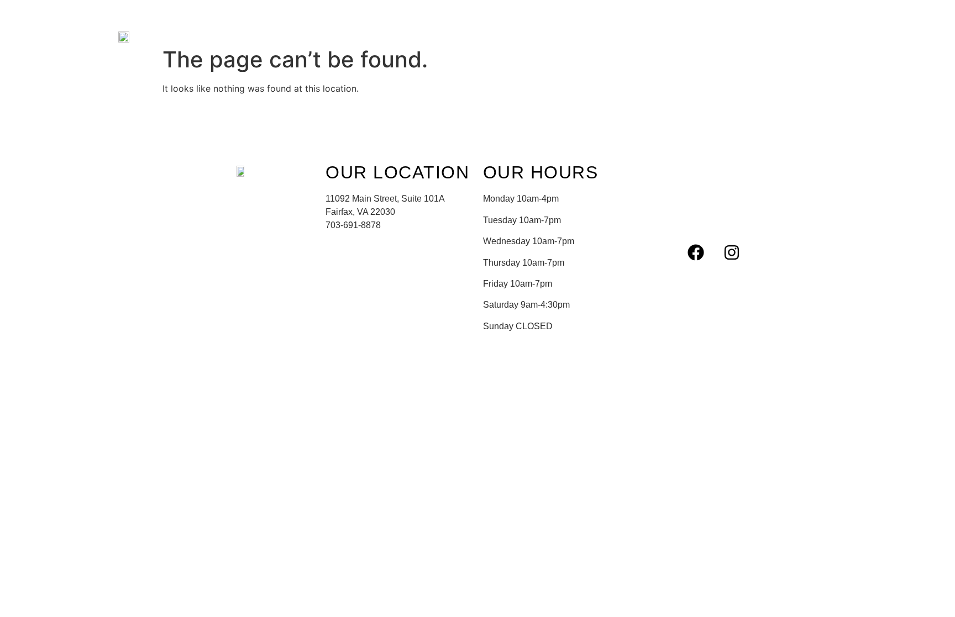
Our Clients (670, 35)
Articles (603, 35)
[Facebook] (695, 252)
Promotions (452, 35)
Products (382, 35)
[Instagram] (731, 252)
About (265, 35)
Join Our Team (531, 35)
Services (320, 35)
